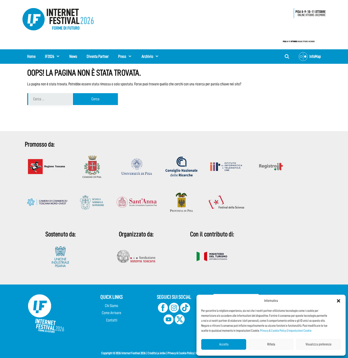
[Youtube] (169, 323)
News (73, 56)
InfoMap (315, 56)
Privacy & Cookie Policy (273, 330)
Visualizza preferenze (318, 344)
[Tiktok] (185, 311)
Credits (152, 353)
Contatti (111, 320)
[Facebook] (163, 311)
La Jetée (161, 353)
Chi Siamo (111, 306)
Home (31, 56)
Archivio (147, 56)
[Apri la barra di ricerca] (287, 56)
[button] (338, 300)
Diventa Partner (98, 56)
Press (122, 56)
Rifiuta (271, 344)
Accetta (223, 344)
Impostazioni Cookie (300, 330)
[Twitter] (180, 323)
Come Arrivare (111, 313)
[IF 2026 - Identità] (302, 24)
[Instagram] (174, 311)
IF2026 (49, 56)
